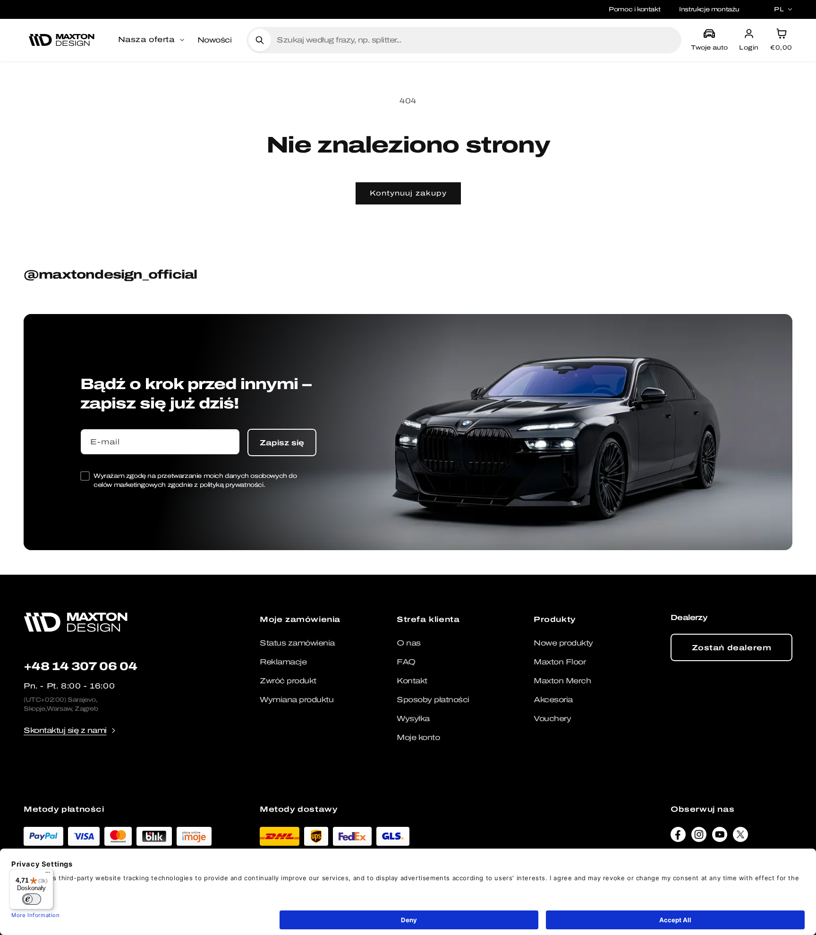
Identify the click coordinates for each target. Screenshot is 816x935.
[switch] (31, 899)
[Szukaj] (259, 40)
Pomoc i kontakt (634, 9)
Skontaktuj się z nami (65, 730)
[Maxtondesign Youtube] (719, 837)
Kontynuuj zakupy (408, 193)
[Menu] (47, 874)
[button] (152, 40)
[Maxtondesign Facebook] (678, 837)
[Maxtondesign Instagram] (698, 837)
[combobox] (475, 40)
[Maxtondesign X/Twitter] (740, 837)
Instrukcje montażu (709, 9)
